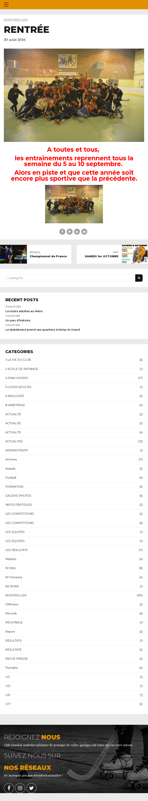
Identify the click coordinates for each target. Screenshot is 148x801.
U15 (7, 695)
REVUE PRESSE (16, 658)
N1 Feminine (13, 577)
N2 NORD (12, 586)
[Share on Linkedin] (77, 232)
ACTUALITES (14, 441)
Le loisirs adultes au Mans (24, 311)
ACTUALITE (13, 423)
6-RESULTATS (14, 396)
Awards (10, 468)
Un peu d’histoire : (18, 320)
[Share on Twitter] (70, 232)
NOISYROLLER (16, 20)
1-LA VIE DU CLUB (18, 360)
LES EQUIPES (15, 532)
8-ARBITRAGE (15, 405)
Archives (11, 459)
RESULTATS (13, 640)
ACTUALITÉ (13, 414)
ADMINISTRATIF (16, 450)
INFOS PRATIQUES (18, 504)
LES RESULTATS (16, 550)
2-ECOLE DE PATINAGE (21, 369)
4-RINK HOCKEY (16, 378)
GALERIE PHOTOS (18, 495)
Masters (10, 559)
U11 (7, 677)
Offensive (11, 604)
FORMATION (14, 486)
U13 (7, 686)
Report (10, 631)
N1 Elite (10, 568)
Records (11, 613)
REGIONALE (14, 622)
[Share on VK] (84, 232)
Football (10, 477)
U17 (7, 704)
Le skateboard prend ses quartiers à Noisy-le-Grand (42, 329)
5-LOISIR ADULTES (18, 387)
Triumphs (11, 667)
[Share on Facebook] (62, 232)
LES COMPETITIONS (19, 514)
